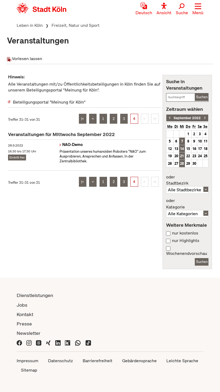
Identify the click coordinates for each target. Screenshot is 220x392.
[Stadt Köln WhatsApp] (78, 342)
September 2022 (187, 118)
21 (182, 155)
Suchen (202, 97)
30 (194, 163)
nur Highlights (185, 241)
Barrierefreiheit (97, 361)
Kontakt (25, 314)
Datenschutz (60, 361)
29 (188, 163)
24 (200, 155)
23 (194, 155)
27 (176, 163)
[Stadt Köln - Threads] (38, 342)
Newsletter (29, 333)
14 (182, 148)
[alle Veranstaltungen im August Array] (169, 118)
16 (194, 148)
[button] (197, 9)
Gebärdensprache (139, 361)
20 (176, 155)
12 (170, 148)
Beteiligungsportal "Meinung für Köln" (49, 102)
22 (188, 155)
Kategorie (175, 204)
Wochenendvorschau (186, 253)
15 (188, 148)
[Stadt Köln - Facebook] (19, 342)
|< (82, 118)
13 (176, 148)
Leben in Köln (30, 25)
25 (205, 155)
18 (205, 148)
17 (200, 148)
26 (170, 163)
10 (200, 141)
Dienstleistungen (35, 295)
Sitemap (29, 370)
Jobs (22, 305)
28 (182, 163)
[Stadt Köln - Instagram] (29, 342)
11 (205, 141)
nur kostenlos (185, 233)
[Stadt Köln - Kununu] (67, 342)
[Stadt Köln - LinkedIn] (58, 342)
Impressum (27, 361)
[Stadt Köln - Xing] (48, 342)
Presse (24, 324)
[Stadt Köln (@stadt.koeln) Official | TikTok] (88, 342)
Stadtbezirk (177, 180)
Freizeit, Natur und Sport (76, 25)
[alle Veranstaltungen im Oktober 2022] (204, 118)
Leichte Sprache (182, 361)
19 (170, 155)
